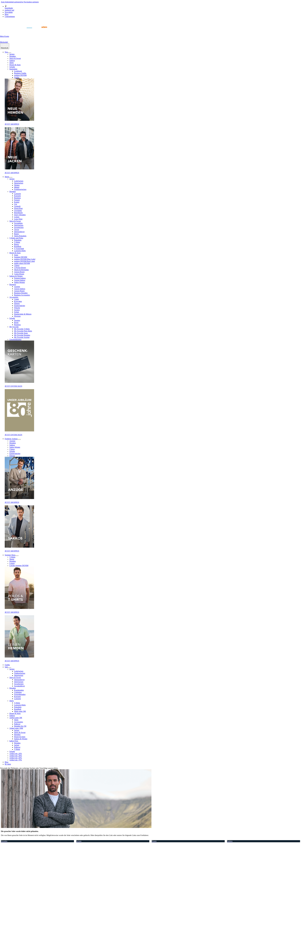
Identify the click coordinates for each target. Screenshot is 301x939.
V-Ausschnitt (19, 249)
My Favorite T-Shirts (22, 329)
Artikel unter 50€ (15, 718)
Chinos (16, 265)
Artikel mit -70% (15, 760)
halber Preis (13, 741)
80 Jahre (8, 764)
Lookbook (18, 71)
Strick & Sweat (15, 58)
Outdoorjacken (19, 673)
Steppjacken (18, 183)
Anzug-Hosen (19, 272)
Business (17, 198)
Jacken (11, 54)
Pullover (17, 724)
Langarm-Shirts (20, 251)
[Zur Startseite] (6, 31)
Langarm (17, 194)
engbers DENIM (20, 75)
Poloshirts (17, 240)
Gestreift (17, 206)
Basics (16, 234)
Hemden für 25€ (20, 726)
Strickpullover (19, 232)
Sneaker (17, 320)
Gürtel (16, 299)
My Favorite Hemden (22, 335)
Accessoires (13, 297)
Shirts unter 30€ (20, 711)
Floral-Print (18, 208)
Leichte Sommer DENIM (18, 566)
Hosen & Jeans (15, 65)
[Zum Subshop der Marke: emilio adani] (41, 31)
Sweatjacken (19, 227)
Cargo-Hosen (19, 274)
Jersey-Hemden (20, 215)
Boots (16, 323)
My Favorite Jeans (21, 333)
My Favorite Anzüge (22, 337)
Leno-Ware (18, 219)
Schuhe (12, 67)
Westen (17, 185)
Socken (17, 310)
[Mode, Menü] (10, 177)
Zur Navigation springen (29, 2)
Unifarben (18, 692)
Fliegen (17, 304)
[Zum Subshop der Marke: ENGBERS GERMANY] (29, 31)
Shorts (11, 559)
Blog (6, 762)
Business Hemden (21, 293)
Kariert (16, 202)
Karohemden (19, 690)
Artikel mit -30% (15, 756)
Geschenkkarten (15, 339)
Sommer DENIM (20, 257)
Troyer (16, 230)
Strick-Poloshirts (20, 236)
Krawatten (18, 301)
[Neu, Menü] (9, 52)
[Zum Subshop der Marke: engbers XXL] (18, 31)
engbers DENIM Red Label (24, 261)
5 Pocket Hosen (20, 268)
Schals (16, 312)
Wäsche (17, 308)
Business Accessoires (22, 295)
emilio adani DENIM (22, 263)
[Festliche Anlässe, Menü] (19, 439)
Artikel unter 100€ (16, 728)
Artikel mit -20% (15, 754)
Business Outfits (20, 73)
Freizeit (17, 200)
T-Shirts (17, 242)
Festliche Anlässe (11, 439)
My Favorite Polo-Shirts (23, 331)
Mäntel (16, 187)
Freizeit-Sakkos (20, 278)
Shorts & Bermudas (21, 270)
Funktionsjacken (20, 189)
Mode (7, 177)
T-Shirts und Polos (16, 238)
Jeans (16, 255)
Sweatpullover (19, 686)
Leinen (16, 217)
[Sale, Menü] (9, 667)
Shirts (11, 63)
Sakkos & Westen (16, 276)
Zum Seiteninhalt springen (10, 2)
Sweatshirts (18, 223)
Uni (15, 204)
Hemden (12, 56)
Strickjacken (18, 225)
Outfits (16, 77)
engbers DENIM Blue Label (24, 259)
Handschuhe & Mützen (22, 314)
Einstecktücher (19, 306)
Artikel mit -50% (15, 758)
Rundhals (17, 246)
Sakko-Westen (19, 282)
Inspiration (13, 69)
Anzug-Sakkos (19, 280)
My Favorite (14, 327)
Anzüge (17, 287)
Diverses (17, 316)
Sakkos (12, 61)
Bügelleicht (18, 213)
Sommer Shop (10, 555)
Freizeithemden (20, 694)
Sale (6, 667)
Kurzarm (17, 196)
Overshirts (18, 211)
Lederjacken (18, 181)
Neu (6, 52)
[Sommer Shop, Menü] (17, 555)
